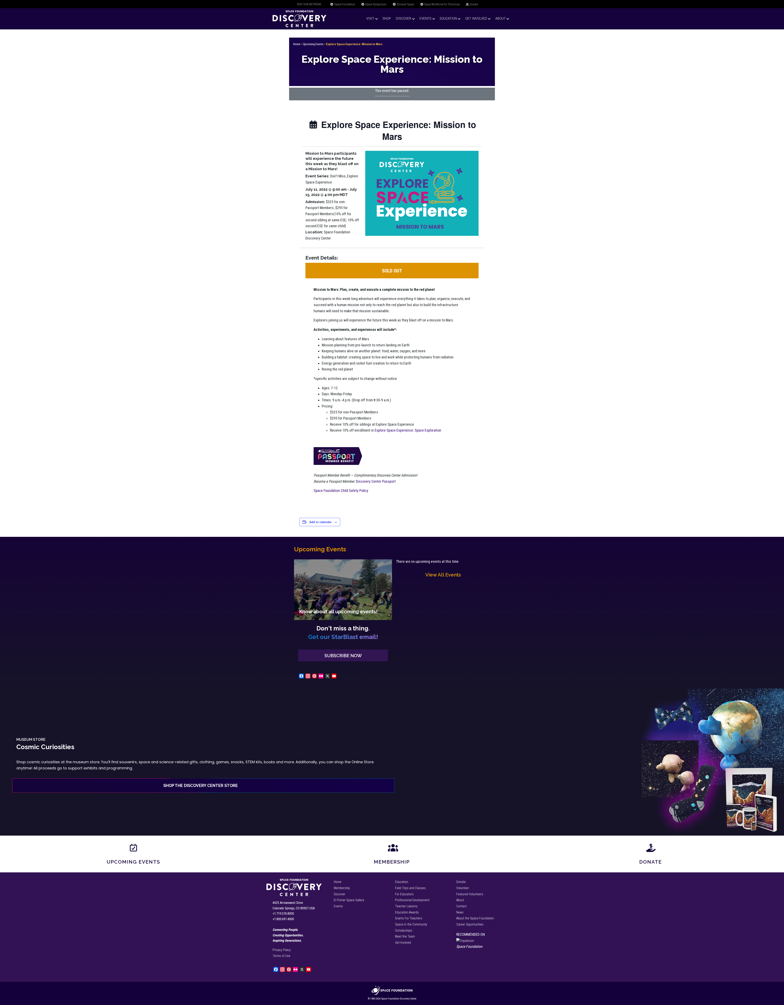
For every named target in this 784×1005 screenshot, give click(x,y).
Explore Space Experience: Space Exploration (408, 430)
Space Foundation (344, 4)
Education (448, 18)
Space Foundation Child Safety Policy (341, 490)
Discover (403, 18)
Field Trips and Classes (410, 888)
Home (296, 44)
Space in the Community (411, 924)
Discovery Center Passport (376, 481)
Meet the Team (405, 936)
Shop (387, 18)
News (459, 912)
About (500, 18)
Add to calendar (320, 522)
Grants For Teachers (408, 918)
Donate (473, 4)
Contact (461, 906)
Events (425, 18)
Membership (392, 862)
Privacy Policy (282, 950)
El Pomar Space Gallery (349, 900)
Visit (370, 18)
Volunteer (462, 888)
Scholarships (403, 930)
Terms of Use (281, 956)
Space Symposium (375, 4)
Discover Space (405, 4)
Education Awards (407, 912)
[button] (343, 655)
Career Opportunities (469, 924)
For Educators (404, 894)
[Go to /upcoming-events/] (343, 589)
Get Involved (476, 18)
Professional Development (412, 900)
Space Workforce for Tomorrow (441, 4)
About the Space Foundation (475, 918)
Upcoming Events (313, 44)
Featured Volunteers (469, 894)
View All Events (443, 575)
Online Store (363, 761)
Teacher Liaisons (406, 906)
